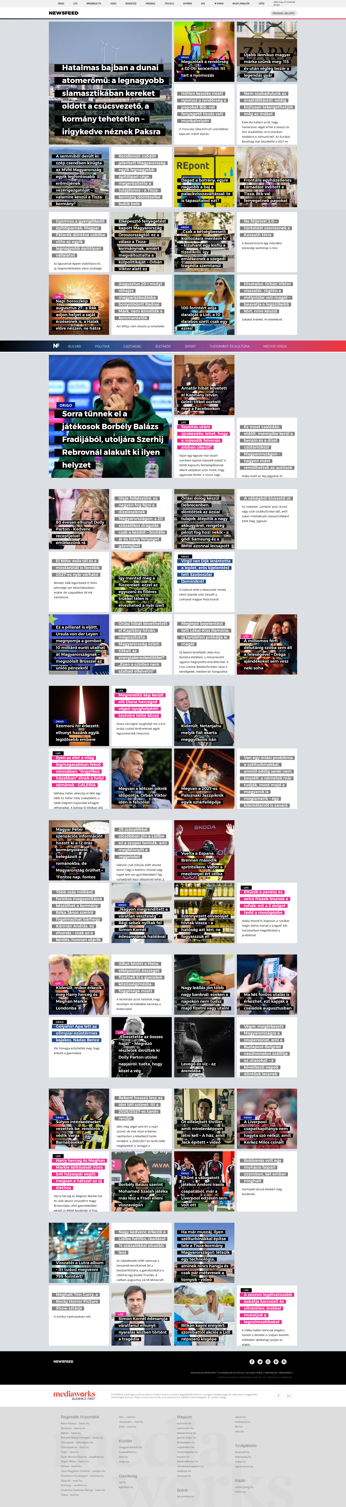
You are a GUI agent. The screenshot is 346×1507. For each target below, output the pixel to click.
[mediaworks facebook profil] (279, 1396)
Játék (262, 3)
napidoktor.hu (185, 1447)
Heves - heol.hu (71, 1466)
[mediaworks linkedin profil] (289, 1396)
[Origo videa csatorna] (276, 1361)
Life (75, 3)
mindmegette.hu (187, 1452)
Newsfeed (130, 3)
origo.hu (124, 1461)
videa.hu (240, 1461)
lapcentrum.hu (244, 1466)
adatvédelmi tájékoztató (203, 1373)
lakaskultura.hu (186, 1433)
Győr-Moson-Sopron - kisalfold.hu (82, 1456)
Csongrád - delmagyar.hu (77, 1442)
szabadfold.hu (128, 1452)
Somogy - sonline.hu (74, 1485)
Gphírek (187, 3)
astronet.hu (184, 1423)
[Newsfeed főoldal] (63, 1361)
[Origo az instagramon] (268, 1361)
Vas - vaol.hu (127, 1417)
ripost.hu (240, 1417)
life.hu (239, 1426)
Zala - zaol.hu (127, 1426)
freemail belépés (284, 13)
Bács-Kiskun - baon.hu (75, 1423)
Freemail (151, 3)
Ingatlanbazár (240, 3)
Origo (61, 3)
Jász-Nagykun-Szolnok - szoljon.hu (83, 1471)
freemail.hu (242, 1452)
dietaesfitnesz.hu (187, 1461)
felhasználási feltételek (231, 1373)
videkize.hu (184, 1471)
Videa (113, 3)
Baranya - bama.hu (73, 1428)
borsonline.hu (185, 1496)
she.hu (239, 1431)
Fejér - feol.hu (70, 1452)
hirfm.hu (240, 1491)
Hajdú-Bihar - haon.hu (75, 1461)
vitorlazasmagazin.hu (190, 1466)
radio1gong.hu (244, 1487)
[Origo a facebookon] (251, 1361)
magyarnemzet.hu (130, 1447)
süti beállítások (254, 1373)
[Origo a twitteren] (260, 1361)
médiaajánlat (286, 1373)
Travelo (169, 3)
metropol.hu (242, 1421)
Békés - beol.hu (71, 1433)
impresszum (271, 1373)
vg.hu (122, 1482)
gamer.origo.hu (186, 1437)
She (203, 3)
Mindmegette (93, 3)
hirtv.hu (123, 1456)
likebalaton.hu (186, 1442)
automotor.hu (185, 1428)
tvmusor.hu (184, 1475)
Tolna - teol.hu (70, 1494)
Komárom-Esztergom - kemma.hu (82, 1475)
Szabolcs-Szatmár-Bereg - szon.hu (83, 1490)
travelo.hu (183, 1456)
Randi (220, 3)
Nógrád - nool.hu (71, 1480)
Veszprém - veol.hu (131, 1421)
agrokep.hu (126, 1487)
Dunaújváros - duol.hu (75, 1447)
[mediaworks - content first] (74, 1396)
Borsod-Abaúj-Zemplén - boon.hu (82, 1437)
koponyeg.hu (243, 1456)
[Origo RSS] (284, 1361)
